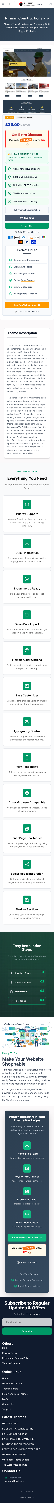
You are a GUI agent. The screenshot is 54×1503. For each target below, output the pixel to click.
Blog (4, 1347)
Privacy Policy (9, 1353)
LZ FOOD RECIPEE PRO (14, 1434)
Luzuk (30, 1492)
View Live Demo (29, 1262)
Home (5, 1378)
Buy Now (29, 226)
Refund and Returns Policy (16, 1358)
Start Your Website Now (25, 305)
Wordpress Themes (12, 1383)
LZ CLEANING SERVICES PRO (17, 1428)
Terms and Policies (27, 1497)
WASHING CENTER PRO (14, 1454)
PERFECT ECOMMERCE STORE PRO (21, 1449)
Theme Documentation (29, 210)
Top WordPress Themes (14, 1464)
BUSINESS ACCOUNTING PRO (18, 1444)
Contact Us (8, 1404)
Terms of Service (11, 1363)
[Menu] (3, 4)
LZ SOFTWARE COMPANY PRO (18, 1439)
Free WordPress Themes (15, 1393)
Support (6, 1409)
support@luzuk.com (14, 1481)
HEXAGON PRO (10, 1423)
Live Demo (29, 218)
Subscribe (27, 1331)
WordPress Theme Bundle (15, 1459)
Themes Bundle (10, 1388)
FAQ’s (5, 1399)
